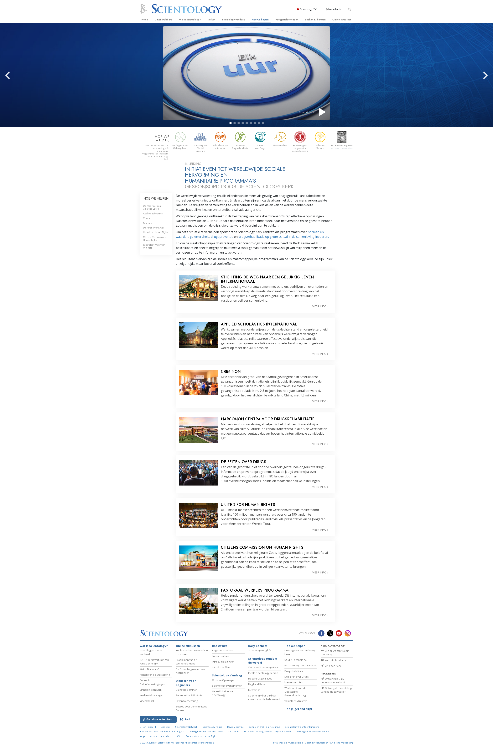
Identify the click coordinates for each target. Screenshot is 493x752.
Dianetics (165, 726)
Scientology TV (308, 9)
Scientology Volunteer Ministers (154, 246)
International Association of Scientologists (162, 731)
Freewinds (254, 690)
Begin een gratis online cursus (264, 726)
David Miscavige (235, 726)
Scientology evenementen (227, 685)
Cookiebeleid (296, 742)
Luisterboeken (220, 656)
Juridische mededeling (341, 742)
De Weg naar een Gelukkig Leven (152, 207)
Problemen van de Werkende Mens (186, 661)
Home (145, 19)
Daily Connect (257, 646)
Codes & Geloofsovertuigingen (152, 682)
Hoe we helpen (260, 19)
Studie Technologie (295, 660)
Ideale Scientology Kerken (263, 673)
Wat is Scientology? (190, 19)
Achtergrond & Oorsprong (155, 674)
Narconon (148, 223)
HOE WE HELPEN (156, 198)
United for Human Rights (155, 232)
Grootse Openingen (223, 680)
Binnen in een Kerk (151, 689)
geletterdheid (199, 236)
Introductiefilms (221, 667)
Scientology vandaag (233, 19)
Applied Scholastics (153, 213)
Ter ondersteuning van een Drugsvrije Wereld (268, 731)
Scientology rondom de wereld (262, 661)
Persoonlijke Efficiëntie (189, 695)
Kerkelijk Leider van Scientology (223, 693)
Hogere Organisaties (260, 678)
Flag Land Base (256, 684)
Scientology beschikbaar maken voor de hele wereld (264, 697)
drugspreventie (222, 236)
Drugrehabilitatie (294, 671)
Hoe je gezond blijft (298, 709)
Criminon (147, 218)
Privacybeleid (280, 742)
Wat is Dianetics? (149, 669)
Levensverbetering (187, 701)
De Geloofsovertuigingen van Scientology (154, 661)
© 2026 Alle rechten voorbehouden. (177, 742)
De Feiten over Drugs (153, 227)
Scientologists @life (259, 650)
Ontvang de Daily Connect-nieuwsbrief (333, 680)
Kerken (211, 19)
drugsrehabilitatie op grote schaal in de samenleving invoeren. (283, 236)
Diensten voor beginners (186, 683)
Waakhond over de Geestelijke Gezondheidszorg (295, 691)
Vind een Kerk (332, 666)
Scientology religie (212, 726)
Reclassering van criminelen (300, 665)
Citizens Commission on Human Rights (155, 238)
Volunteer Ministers (295, 701)
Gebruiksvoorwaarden (316, 742)
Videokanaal (147, 701)
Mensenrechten (293, 682)
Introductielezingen (223, 661)
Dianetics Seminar (186, 689)
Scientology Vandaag (227, 675)
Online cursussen (341, 19)
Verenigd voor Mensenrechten (313, 731)
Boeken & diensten (315, 19)
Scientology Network (186, 726)
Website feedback (335, 660)
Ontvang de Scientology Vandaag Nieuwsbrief (336, 689)
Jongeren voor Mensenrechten (156, 736)
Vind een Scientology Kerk (263, 667)
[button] (230, 123)
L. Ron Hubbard (163, 19)
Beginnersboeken (222, 650)
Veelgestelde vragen (286, 19)
